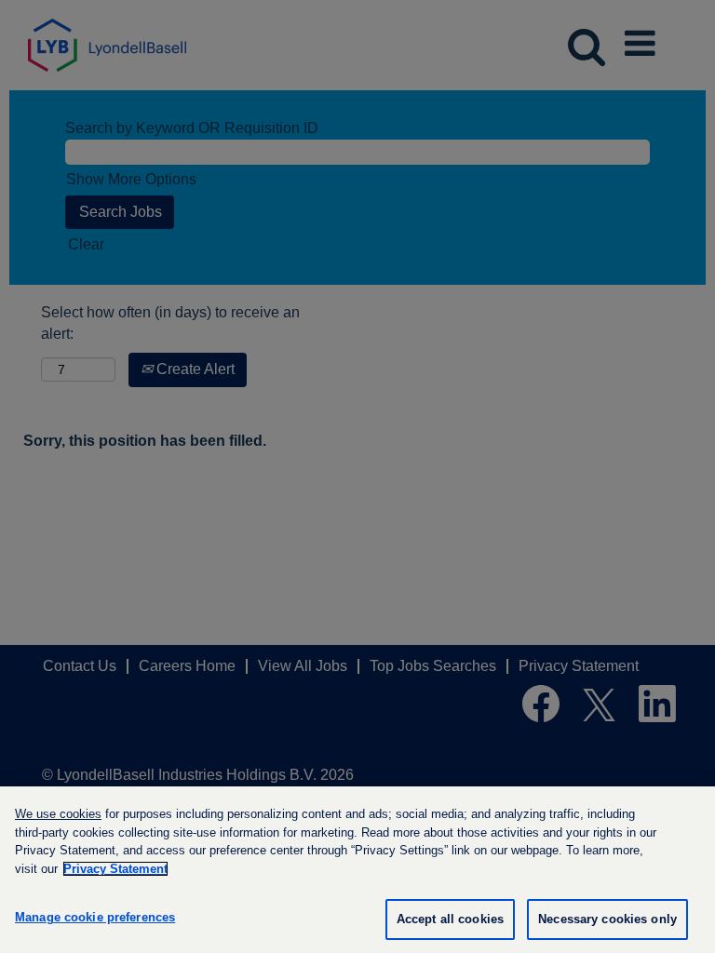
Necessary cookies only (607, 919)
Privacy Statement (115, 869)
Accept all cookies (450, 919)
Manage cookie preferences (95, 917)
